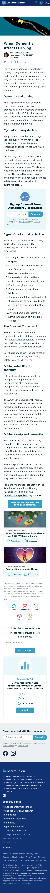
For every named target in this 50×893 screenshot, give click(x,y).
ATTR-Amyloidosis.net (14, 830)
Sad (35, 606)
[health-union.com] (14, 771)
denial (20, 147)
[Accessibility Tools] (36, 2)
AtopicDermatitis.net (13, 826)
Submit (25, 710)
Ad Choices (41, 860)
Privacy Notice (24, 222)
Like (12, 606)
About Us (7, 854)
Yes (23, 694)
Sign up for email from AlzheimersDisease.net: (25, 206)
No (23, 698)
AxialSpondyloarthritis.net (16, 834)
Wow (18, 617)
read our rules (25, 633)
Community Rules (26, 860)
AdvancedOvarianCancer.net (18, 810)
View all (8, 847)
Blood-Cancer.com (12, 842)
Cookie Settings (10, 860)
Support (24, 606)
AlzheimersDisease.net (15, 818)
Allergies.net (9, 814)
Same (29, 617)
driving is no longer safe (21, 339)
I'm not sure (27, 703)
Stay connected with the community (24, 731)
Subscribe (36, 214)
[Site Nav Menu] (47, 2)
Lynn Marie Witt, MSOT (21, 52)
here (5, 599)
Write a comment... (15, 642)
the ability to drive (13, 113)
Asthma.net (9, 822)
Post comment (25, 650)
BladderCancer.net (12, 838)
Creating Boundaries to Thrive (22, 569)
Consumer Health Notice (13, 857)
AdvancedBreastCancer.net (17, 807)
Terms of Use (23, 746)
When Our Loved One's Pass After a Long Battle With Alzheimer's (25, 534)
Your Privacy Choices (35, 857)
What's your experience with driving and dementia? (25, 503)
